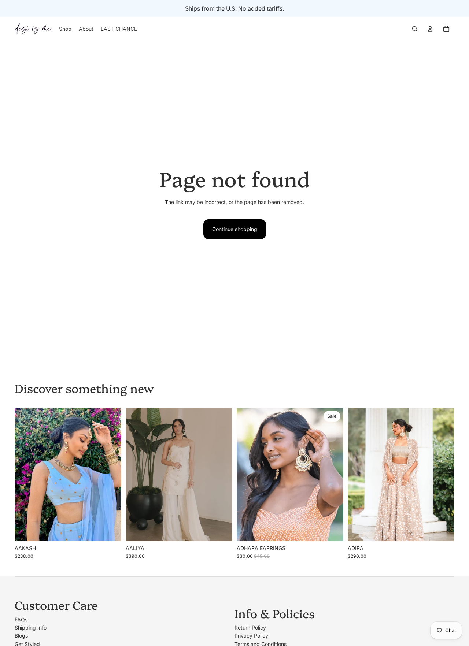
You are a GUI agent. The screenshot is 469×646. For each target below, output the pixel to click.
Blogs (21, 635)
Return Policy (250, 627)
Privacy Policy (251, 635)
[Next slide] (110, 474)
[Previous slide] (26, 474)
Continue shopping (234, 229)
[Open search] (415, 29)
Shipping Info (31, 627)
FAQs (21, 619)
